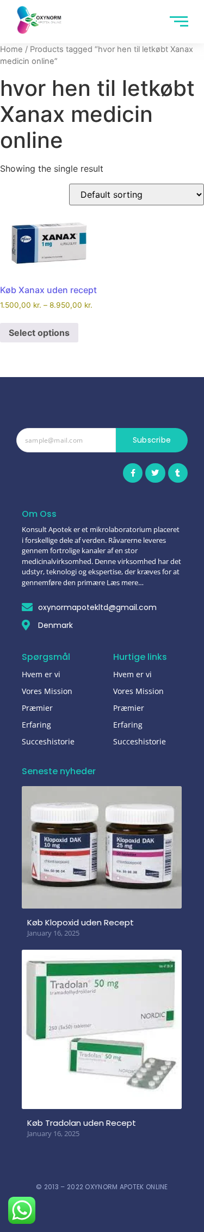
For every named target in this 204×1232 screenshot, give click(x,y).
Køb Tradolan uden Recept (81, 1123)
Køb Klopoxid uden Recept (80, 922)
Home (11, 49)
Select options (39, 332)
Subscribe (152, 440)
